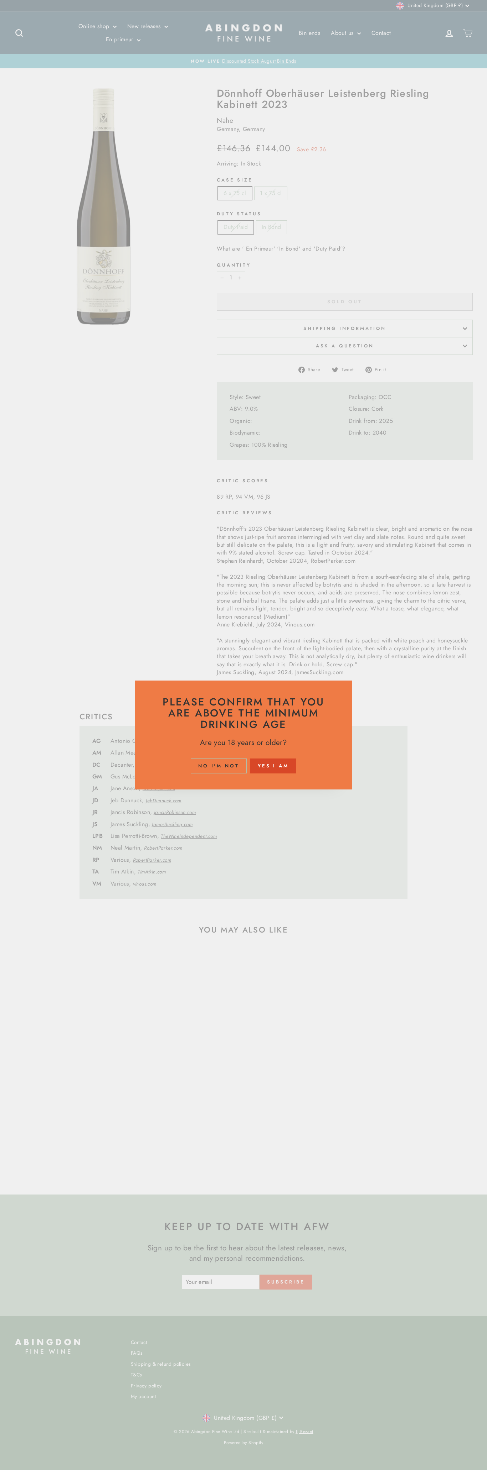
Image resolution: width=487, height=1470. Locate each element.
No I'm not (218, 765)
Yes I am (273, 765)
